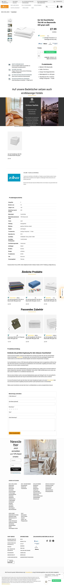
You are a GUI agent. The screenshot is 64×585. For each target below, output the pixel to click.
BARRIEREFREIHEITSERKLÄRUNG (26, 557)
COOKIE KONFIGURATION (12, 557)
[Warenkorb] (61, 6)
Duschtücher (19, 357)
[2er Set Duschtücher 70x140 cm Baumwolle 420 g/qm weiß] (52, 286)
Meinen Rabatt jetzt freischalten (16, 469)
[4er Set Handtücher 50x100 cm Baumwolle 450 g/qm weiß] (52, 324)
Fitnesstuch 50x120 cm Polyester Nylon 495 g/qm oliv (16, 337)
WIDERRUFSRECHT (11, 554)
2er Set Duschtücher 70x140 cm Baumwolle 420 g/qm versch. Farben (34, 300)
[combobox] (52, 7)
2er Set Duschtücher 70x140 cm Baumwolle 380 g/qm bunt (16, 300)
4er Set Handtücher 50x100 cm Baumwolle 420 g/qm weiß (14, 154)
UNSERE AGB (23, 552)
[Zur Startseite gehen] (4, 6)
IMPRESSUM (22, 554)
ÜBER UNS (22, 548)
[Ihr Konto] (58, 6)
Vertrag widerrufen (10, 561)
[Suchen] (46, 7)
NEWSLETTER (23, 541)
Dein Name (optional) (13, 401)
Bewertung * (11, 406)
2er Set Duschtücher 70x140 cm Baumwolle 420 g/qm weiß (52, 300)
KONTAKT (9, 546)
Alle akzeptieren (56, 580)
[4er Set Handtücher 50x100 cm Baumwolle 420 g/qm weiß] (15, 141)
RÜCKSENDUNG (11, 552)
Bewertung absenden (15, 433)
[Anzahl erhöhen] (42, 52)
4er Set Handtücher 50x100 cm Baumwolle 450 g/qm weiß (51, 337)
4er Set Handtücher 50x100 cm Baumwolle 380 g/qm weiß (33, 337)
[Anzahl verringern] (39, 52)
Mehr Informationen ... (6, 583)
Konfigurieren (47, 580)
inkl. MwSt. (54, 31)
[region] (21, 32)
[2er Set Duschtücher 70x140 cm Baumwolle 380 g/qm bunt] (16, 286)
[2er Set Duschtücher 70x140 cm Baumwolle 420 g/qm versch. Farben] (34, 286)
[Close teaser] (60, 297)
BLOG (21, 539)
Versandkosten (29, 572)
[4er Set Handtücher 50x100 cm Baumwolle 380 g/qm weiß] (34, 324)
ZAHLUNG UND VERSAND (25, 550)
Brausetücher (50, 380)
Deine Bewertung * (13, 417)
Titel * (10, 412)
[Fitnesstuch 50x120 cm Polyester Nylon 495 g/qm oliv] (16, 324)
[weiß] (55, 48)
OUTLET (22, 543)
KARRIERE (22, 546)
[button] (14, 32)
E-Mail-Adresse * (12, 396)
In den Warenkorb (50, 52)
